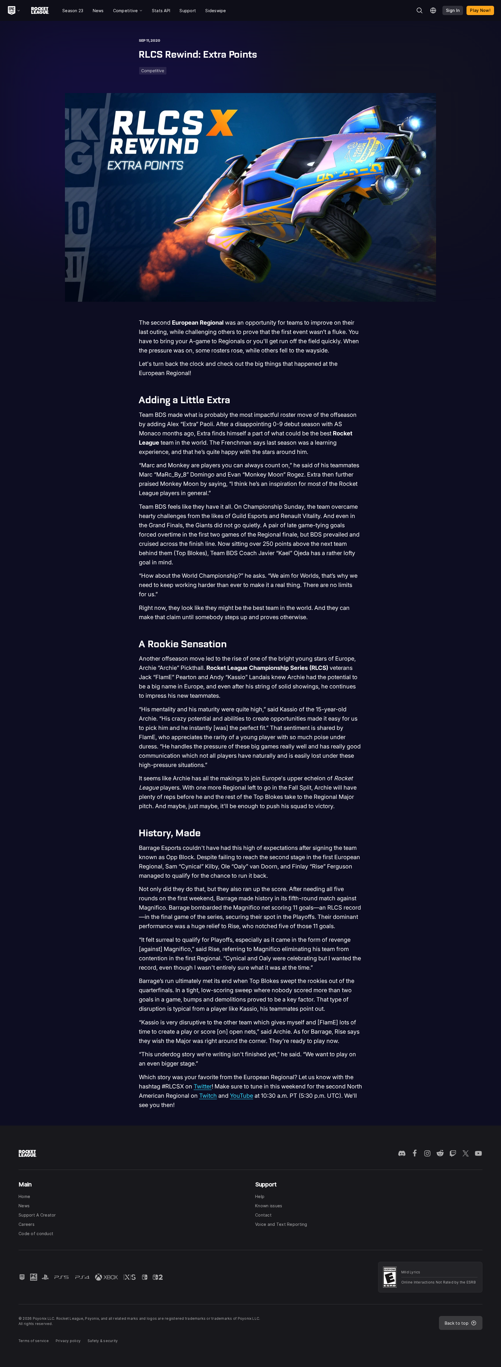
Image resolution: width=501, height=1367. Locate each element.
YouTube (241, 1095)
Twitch (208, 1095)
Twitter (203, 1086)
